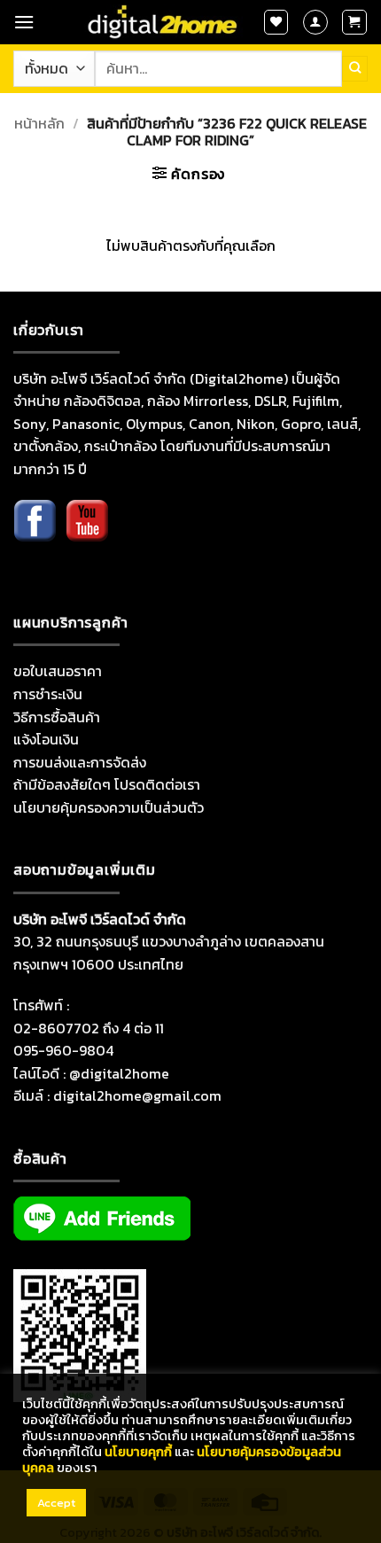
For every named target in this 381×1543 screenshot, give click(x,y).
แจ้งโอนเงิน (46, 739)
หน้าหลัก (39, 123)
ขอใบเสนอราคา (57, 671)
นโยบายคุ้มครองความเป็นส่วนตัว (108, 807)
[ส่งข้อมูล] (355, 68)
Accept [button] (56, 1502)
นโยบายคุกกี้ (138, 1451)
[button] (24, 21)
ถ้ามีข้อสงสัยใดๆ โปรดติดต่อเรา (106, 784)
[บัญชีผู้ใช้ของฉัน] (315, 22)
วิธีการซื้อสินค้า (56, 717)
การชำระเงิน (47, 694)
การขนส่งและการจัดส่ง (79, 762)
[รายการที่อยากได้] (276, 22)
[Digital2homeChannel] (87, 533)
